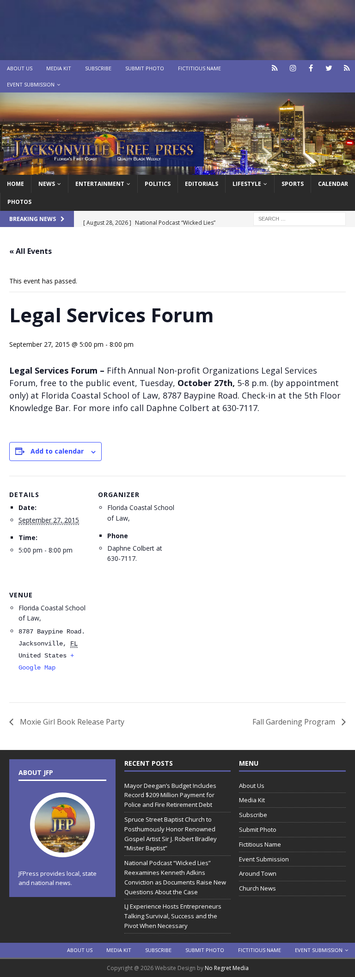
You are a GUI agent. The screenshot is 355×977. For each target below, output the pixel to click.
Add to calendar (57, 451)
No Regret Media (227, 968)
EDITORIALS (201, 184)
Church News (257, 888)
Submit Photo (144, 68)
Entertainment (99, 184)
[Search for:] (299, 218)
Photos (19, 202)
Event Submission (31, 84)
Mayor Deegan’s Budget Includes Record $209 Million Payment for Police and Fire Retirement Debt (170, 795)
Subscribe (98, 68)
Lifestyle (247, 184)
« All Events (30, 251)
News (46, 184)
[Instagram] (293, 68)
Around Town (257, 873)
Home (15, 184)
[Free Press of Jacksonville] (177, 169)
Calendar (333, 184)
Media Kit (58, 68)
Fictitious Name (199, 68)
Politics (158, 184)
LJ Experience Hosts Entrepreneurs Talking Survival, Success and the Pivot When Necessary (172, 916)
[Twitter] (329, 68)
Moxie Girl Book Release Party (71, 722)
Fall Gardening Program (294, 722)
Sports (293, 184)
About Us (19, 68)
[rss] (347, 68)
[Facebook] (311, 68)
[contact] (275, 68)
